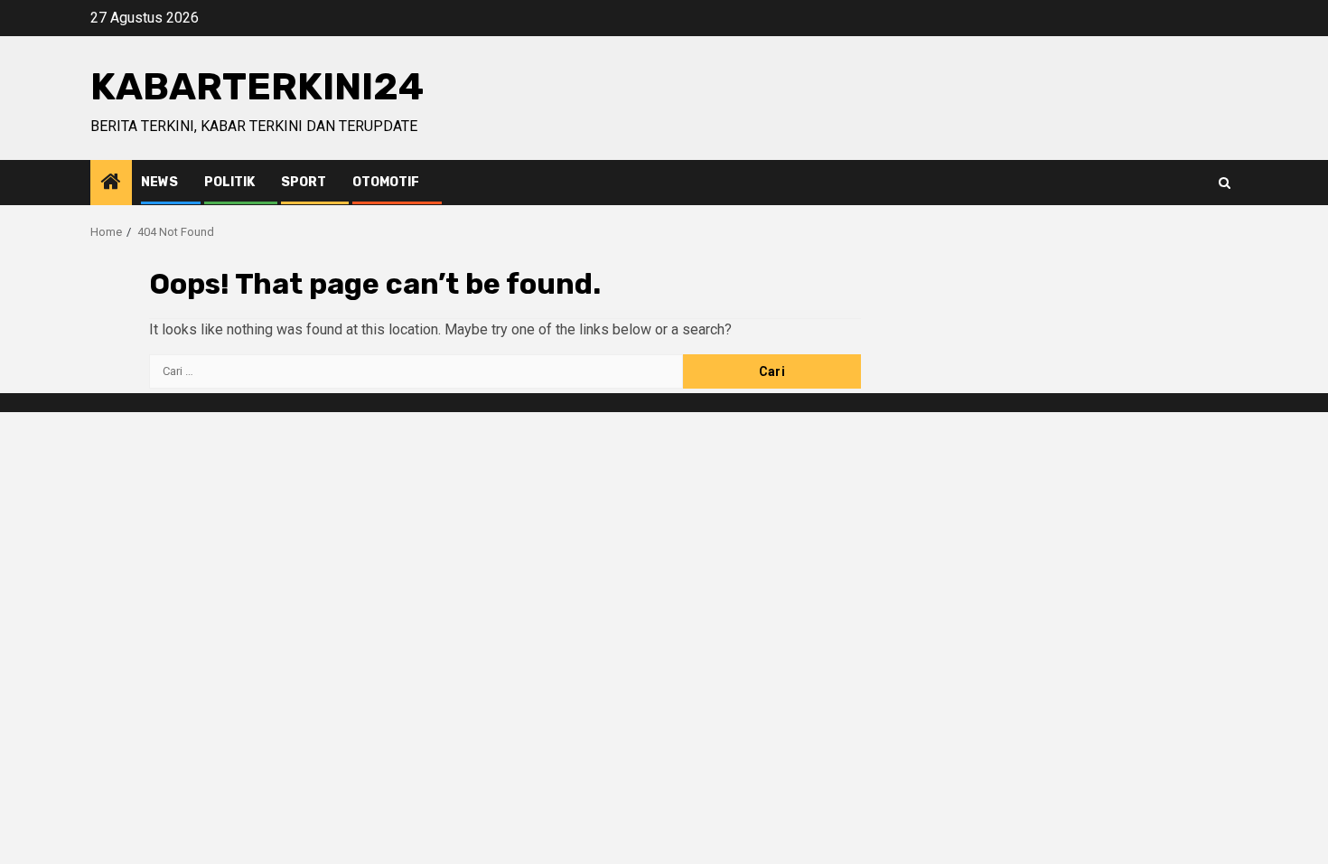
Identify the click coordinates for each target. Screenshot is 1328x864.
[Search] (1224, 183)
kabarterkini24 (257, 86)
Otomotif (385, 182)
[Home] (111, 183)
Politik (229, 182)
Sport (303, 182)
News (159, 182)
